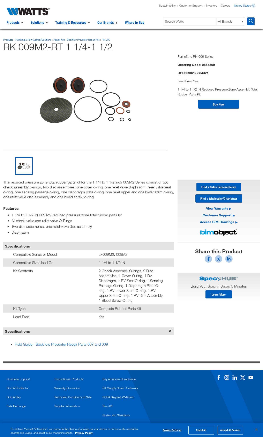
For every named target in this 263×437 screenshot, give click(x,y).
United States (242, 5)
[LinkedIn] (234, 377)
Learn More (219, 294)
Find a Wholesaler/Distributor (218, 198)
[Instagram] (226, 377)
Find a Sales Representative (218, 187)
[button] (218, 104)
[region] (131, 430)
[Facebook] (218, 377)
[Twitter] (242, 377)
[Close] (256, 429)
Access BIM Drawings (217, 222)
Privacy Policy (84, 432)
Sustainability (167, 5)
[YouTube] (250, 377)
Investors (211, 5)
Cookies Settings (172, 430)
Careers (225, 5)
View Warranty (217, 208)
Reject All (201, 430)
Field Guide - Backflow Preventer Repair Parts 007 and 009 (61, 344)
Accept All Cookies (230, 430)
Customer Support (190, 5)
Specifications (17, 331)
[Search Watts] (251, 21)
